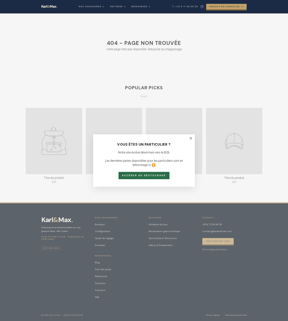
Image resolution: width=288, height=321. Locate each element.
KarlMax (49, 6)
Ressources (140, 6)
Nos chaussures (90, 6)
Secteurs (116, 6)
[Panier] (202, 6)
